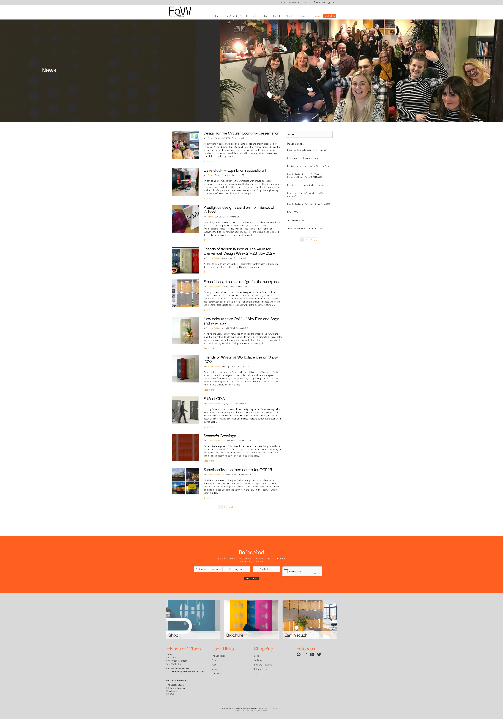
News (317, 16)
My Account (320, 2)
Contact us (329, 15)
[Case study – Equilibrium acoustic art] (185, 181)
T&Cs (256, 673)
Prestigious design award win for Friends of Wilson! (309, 166)
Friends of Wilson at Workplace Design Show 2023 (308, 204)
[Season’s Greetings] (185, 447)
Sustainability (303, 16)
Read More (209, 161)
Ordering (258, 660)
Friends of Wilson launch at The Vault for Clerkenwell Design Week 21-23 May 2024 (239, 251)
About (289, 16)
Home (217, 16)
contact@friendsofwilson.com (188, 671)
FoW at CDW (214, 398)
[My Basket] (329, 2)
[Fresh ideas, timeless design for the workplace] (185, 293)
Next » (231, 507)
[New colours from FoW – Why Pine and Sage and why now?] (185, 330)
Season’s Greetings (220, 436)
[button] (241, 16)
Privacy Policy (260, 669)
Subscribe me (252, 578)
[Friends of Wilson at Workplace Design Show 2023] (185, 368)
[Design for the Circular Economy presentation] (185, 144)
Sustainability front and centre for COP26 (238, 470)
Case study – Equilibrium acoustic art (235, 170)
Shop (265, 16)
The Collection (232, 16)
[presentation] (302, 571)
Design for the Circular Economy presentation (241, 133)
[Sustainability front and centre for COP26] (185, 481)
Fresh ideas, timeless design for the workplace (242, 281)
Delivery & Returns (263, 664)
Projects (277, 16)
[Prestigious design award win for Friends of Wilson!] (185, 218)
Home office (252, 16)
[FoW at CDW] (185, 410)
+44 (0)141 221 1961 (299, 2)
